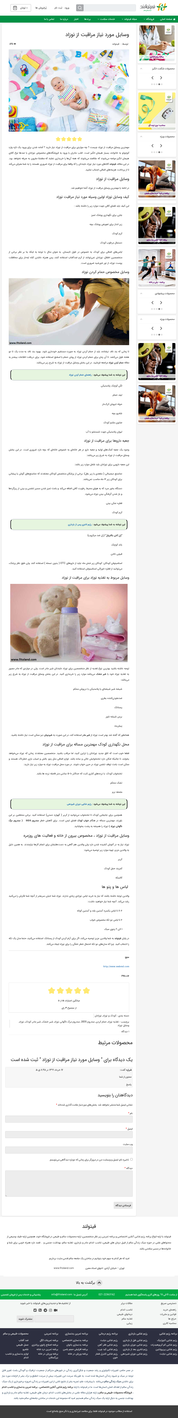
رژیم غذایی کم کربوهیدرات (164, 1345)
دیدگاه (128, 1168)
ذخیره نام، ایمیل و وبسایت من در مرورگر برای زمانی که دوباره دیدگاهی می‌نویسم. (89, 1159)
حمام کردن (101, 1022)
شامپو (26, 1349)
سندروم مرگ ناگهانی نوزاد (67, 1022)
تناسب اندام (126, 1310)
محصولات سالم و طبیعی (65, 1236)
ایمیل (129, 1128)
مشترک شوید (25, 1319)
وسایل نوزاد (123, 1025)
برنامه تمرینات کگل (49, 1340)
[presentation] (161, 78)
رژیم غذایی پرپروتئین (166, 1349)
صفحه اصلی (166, 19)
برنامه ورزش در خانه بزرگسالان (48, 1355)
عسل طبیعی (22, 1345)
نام (130, 1113)
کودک (28, 1022)
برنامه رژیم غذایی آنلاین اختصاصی (134, 1236)
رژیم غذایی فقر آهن (108, 1345)
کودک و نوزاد (109, 1016)
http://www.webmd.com (116, 966)
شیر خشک (47, 1022)
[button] (162, 84)
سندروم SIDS (88, 1022)
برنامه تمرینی (108, 1236)
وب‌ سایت (128, 1144)
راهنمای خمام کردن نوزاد (80, 375)
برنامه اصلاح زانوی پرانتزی (45, 1345)
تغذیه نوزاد (113, 1022)
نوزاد (21, 1022)
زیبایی (129, 1323)
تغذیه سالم (127, 1319)
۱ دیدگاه (125, 1031)
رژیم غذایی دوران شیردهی (79, 804)
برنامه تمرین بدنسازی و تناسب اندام (20, 1387)
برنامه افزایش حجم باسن (75, 1349)
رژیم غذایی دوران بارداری (135, 1345)
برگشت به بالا (86, 1282)
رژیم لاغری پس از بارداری (80, 524)
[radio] (58, 139)
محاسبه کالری (169, 1323)
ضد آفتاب (24, 1340)
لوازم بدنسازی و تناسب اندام (17, 1355)
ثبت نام (58, 8)
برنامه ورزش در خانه (78, 1354)
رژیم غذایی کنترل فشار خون (106, 1355)
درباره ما (64, 19)
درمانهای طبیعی (124, 1314)
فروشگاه (150, 19)
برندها (87, 19)
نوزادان (98, 1016)
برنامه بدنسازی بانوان (77, 1345)
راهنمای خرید (169, 1310)
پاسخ (128, 1084)
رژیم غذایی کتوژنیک (167, 1340)
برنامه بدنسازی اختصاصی (75, 1340)
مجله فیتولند (130, 19)
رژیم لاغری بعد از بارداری (135, 1349)
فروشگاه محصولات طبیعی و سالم (115, 1392)
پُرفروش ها (41, 8)
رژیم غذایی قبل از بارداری (135, 1340)
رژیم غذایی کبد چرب (108, 1349)
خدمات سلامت (107, 19)
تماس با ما (49, 19)
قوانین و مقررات (168, 1314)
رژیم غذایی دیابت (168, 1354)
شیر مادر (36, 1022)
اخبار (76, 19)
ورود (67, 8)
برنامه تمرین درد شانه (47, 1349)
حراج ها (172, 1319)
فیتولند (115, 44)
